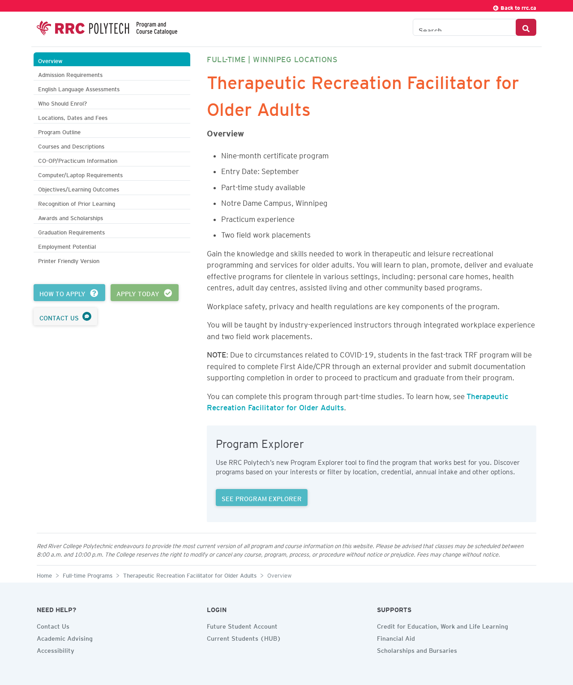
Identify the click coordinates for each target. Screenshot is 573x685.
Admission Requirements (70, 74)
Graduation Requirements (71, 231)
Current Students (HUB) (244, 637)
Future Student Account (242, 625)
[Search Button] (526, 27)
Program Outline (59, 131)
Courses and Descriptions (71, 145)
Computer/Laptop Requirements (80, 174)
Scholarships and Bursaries (417, 649)
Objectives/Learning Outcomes (78, 188)
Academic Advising (65, 637)
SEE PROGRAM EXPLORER (262, 497)
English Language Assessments (79, 88)
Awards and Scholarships (70, 217)
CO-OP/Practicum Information (77, 159)
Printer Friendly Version (68, 260)
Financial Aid (396, 637)
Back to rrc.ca (517, 6)
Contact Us (53, 625)
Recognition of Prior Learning (76, 202)
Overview (50, 60)
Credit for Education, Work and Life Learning (442, 625)
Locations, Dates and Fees (72, 117)
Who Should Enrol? (62, 102)
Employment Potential (67, 245)
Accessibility (55, 649)
